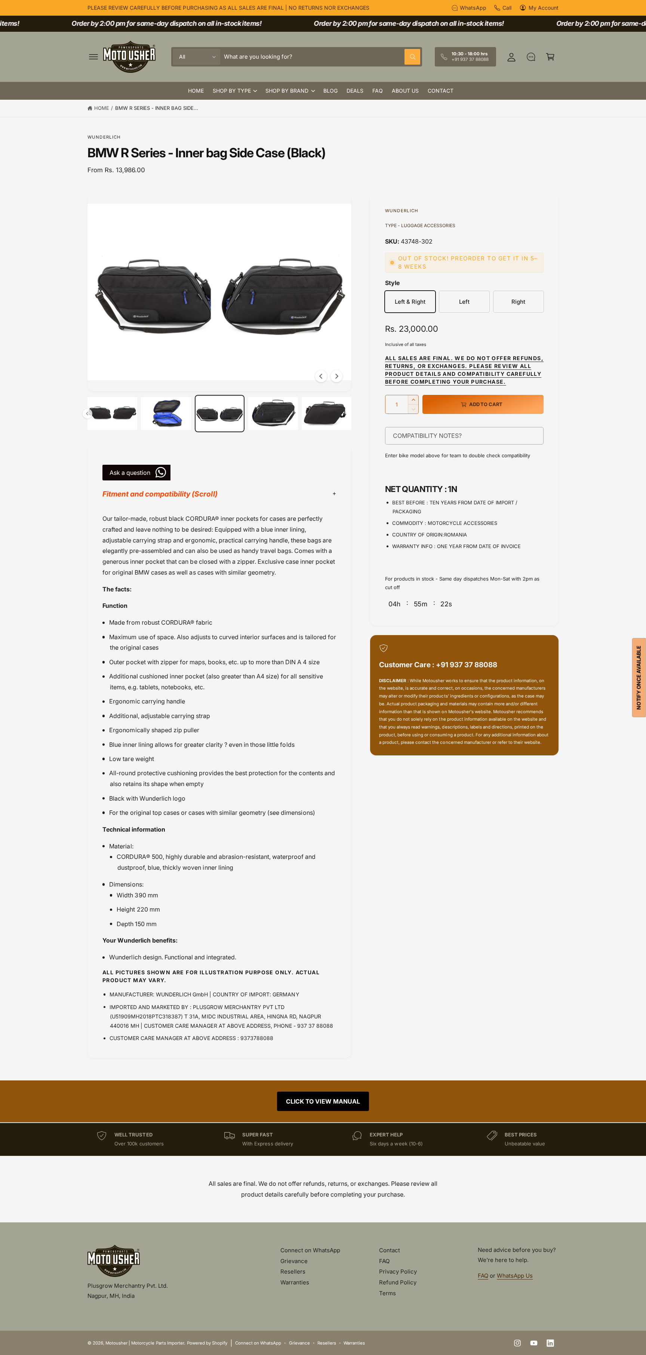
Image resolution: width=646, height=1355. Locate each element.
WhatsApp (473, 7)
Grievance (294, 1261)
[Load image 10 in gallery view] (273, 413)
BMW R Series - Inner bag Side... (157, 108)
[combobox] (322, 56)
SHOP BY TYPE (232, 90)
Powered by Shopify (207, 1343)
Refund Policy (397, 1282)
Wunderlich (104, 137)
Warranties (294, 1282)
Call (506, 7)
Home (101, 108)
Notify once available (639, 678)
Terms (387, 1293)
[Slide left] (321, 376)
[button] (93, 56)
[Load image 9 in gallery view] (219, 413)
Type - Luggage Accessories (420, 225)
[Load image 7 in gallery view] (112, 413)
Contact (389, 1250)
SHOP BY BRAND (286, 90)
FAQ (384, 1261)
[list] (323, 1139)
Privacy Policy (398, 1271)
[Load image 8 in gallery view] (166, 413)
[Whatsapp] (531, 56)
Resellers (292, 1271)
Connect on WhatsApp (310, 1250)
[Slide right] (336, 376)
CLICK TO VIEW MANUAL (323, 1101)
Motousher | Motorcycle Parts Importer (144, 1343)
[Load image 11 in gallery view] (326, 413)
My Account (544, 7)
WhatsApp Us (515, 1275)
